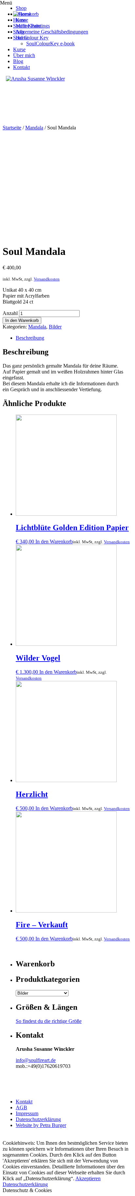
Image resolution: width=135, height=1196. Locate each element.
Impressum (27, 1113)
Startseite (12, 127)
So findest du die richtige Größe (49, 1021)
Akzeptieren (88, 1178)
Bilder (55, 326)
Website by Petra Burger (41, 1125)
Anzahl (10, 313)
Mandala (34, 127)
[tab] (74, 338)
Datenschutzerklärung (38, 1119)
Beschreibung (30, 338)
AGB (21, 1107)
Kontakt (24, 1101)
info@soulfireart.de (36, 1060)
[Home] (22, 14)
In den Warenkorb (22, 320)
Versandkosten (47, 279)
